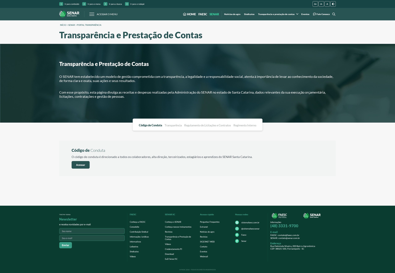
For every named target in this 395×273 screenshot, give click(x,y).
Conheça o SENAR (173, 222)
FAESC (202, 14)
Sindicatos (249, 14)
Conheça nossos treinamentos (178, 227)
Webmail (204, 256)
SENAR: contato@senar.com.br (285, 238)
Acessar (80, 164)
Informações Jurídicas (139, 236)
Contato (203, 246)
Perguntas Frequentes (210, 222)
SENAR (214, 14)
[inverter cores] (333, 4)
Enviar (65, 245)
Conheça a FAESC (138, 222)
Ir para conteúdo (70, 4)
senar (71, 25)
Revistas (169, 232)
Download (169, 254)
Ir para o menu (92, 4)
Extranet (204, 227)
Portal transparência (89, 25)
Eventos (305, 14)
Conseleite (134, 227)
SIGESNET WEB (207, 241)
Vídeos (133, 256)
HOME (191, 14)
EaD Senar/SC (171, 259)
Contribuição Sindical (139, 232)
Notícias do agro (232, 14)
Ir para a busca (113, 4)
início (63, 25)
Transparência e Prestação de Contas (178, 237)
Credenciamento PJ (173, 249)
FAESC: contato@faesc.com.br (284, 235)
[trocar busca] (333, 14)
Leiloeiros (134, 246)
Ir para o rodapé (135, 4)
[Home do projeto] (69, 14)
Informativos (135, 241)
